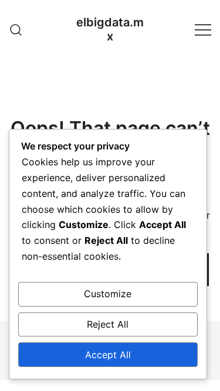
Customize (107, 294)
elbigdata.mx (110, 29)
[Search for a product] (16, 29)
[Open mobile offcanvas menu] (203, 30)
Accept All (108, 355)
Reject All (107, 324)
